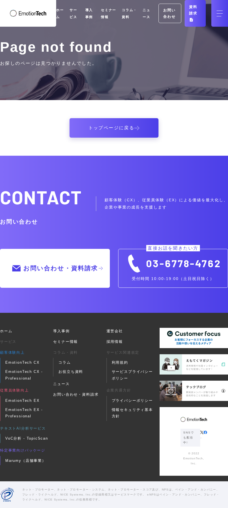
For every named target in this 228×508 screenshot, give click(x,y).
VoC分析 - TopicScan (26, 438)
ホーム (6, 331)
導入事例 (61, 331)
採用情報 (114, 342)
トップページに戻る (111, 127)
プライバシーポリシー (132, 400)
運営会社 (114, 331)
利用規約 (120, 362)
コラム (64, 362)
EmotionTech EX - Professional (24, 413)
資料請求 (193, 10)
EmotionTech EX (22, 400)
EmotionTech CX (22, 362)
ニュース (61, 384)
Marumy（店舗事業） (25, 461)
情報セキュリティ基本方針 (132, 413)
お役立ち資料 (70, 372)
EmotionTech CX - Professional (24, 375)
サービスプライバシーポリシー (132, 375)
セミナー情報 (65, 342)
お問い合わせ (169, 13)
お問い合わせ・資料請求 (60, 268)
